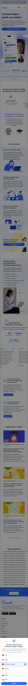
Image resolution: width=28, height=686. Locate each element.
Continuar (14, 683)
